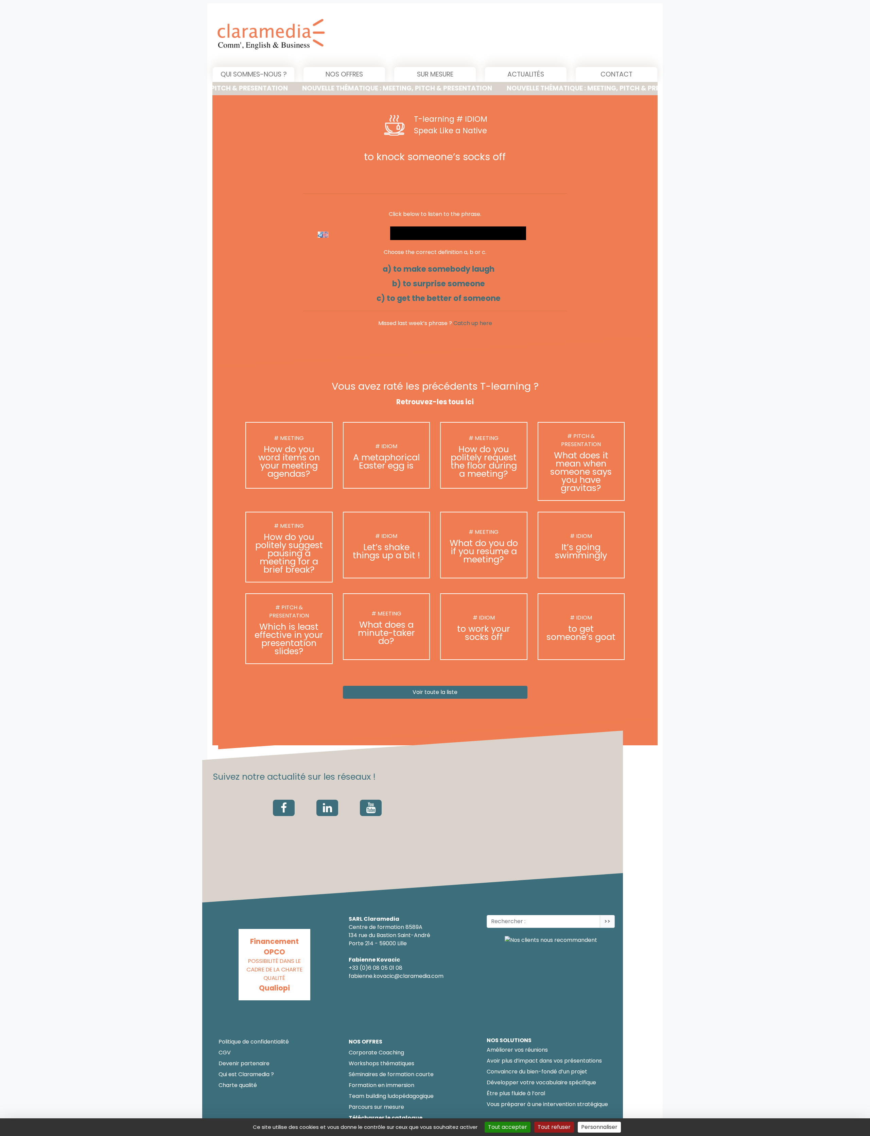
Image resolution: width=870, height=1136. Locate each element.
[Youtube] (371, 808)
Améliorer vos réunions (517, 1050)
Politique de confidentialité (254, 1042)
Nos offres (344, 74)
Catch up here (472, 323)
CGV (225, 1052)
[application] (458, 233)
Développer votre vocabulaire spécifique (541, 1082)
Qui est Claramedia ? (246, 1074)
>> (607, 921)
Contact (616, 74)
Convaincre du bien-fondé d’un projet (537, 1071)
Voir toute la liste (435, 692)
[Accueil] (340, 35)
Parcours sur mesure (376, 1107)
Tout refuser (554, 1127)
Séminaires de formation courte (391, 1074)
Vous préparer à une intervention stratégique (547, 1104)
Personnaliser (599, 1127)
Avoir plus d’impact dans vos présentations (544, 1061)
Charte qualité (238, 1085)
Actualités (525, 74)
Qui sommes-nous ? (254, 74)
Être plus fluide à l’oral (516, 1093)
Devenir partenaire (244, 1063)
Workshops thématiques (381, 1063)
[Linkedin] (327, 808)
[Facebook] (284, 808)
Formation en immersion (381, 1085)
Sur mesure (435, 74)
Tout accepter (507, 1127)
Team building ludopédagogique (391, 1096)
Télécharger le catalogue (385, 1118)
